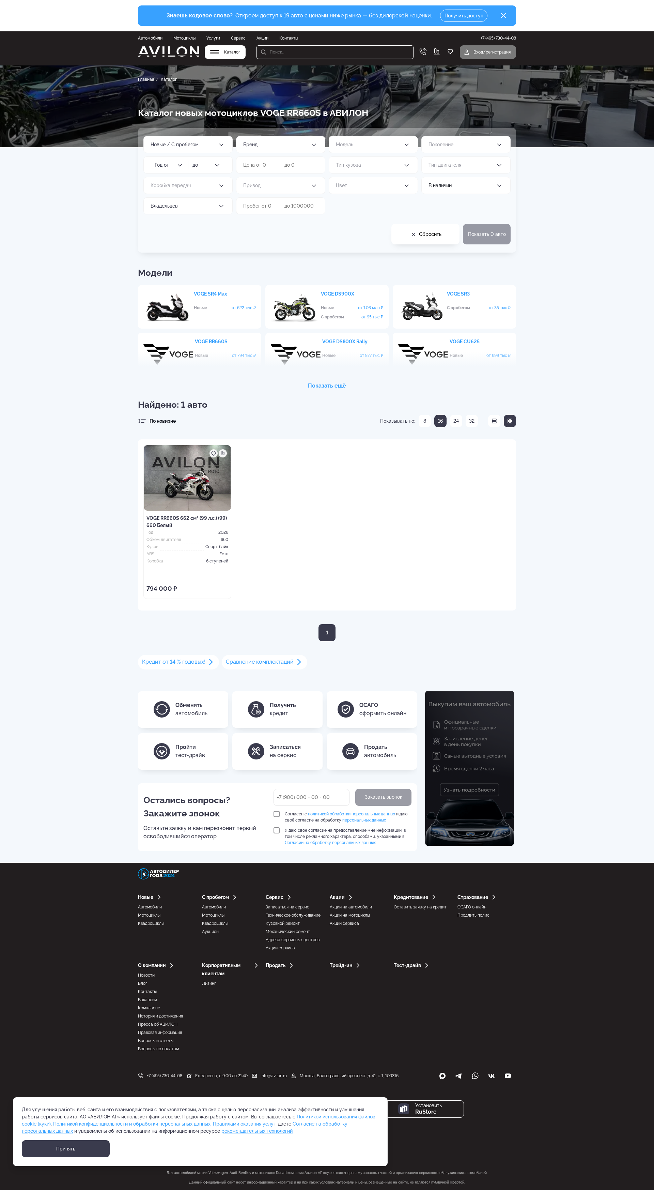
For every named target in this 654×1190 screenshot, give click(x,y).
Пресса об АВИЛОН (157, 1024)
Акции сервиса (280, 948)
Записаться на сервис (287, 907)
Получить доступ (464, 15)
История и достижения (160, 1016)
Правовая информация (160, 1032)
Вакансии (147, 999)
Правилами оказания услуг (244, 1124)
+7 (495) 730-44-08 (164, 1075)
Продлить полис (473, 915)
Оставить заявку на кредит (420, 907)
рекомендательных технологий (257, 1131)
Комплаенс (149, 1008)
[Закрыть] (503, 15)
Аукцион (210, 931)
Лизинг (209, 983)
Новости (146, 975)
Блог (142, 983)
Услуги (213, 38)
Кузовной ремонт (283, 923)
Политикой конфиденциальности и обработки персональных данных (132, 1124)
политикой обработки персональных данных (351, 814)
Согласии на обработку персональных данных (330, 842)
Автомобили (150, 38)
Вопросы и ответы (155, 1040)
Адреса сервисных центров (293, 939)
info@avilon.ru (274, 1075)
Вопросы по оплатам (158, 1048)
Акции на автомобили (351, 907)
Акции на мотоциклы (350, 915)
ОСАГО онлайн (471, 907)
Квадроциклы (151, 923)
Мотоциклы (184, 38)
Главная (146, 79)
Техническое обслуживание (293, 915)
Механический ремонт (288, 931)
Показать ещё (327, 385)
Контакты (288, 38)
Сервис (238, 38)
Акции (262, 38)
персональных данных (364, 820)
